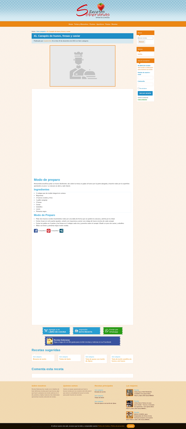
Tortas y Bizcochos (81, 24)
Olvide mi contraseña (143, 97)
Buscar (141, 42)
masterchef (47, 41)
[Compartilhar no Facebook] (40, 231)
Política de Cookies (104, 426)
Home (71, 24)
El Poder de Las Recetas (103, 17)
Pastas (107, 24)
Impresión (85, 331)
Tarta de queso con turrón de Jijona (95, 360)
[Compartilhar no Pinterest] (53, 231)
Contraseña (141, 81)
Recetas (114, 24)
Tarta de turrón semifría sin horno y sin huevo (122, 360)
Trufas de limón (65, 359)
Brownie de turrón (39, 359)
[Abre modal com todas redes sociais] (61, 231)
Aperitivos (100, 24)
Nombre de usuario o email (144, 73)
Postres (92, 24)
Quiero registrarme (142, 99)
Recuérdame (143, 88)
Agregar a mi (57, 331)
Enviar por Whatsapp (113, 331)
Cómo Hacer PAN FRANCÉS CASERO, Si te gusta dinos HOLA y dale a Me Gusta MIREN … (140, 394)
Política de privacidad (117, 426)
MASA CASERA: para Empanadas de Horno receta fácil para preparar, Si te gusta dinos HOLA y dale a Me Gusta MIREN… (139, 416)
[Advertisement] (58, 134)
